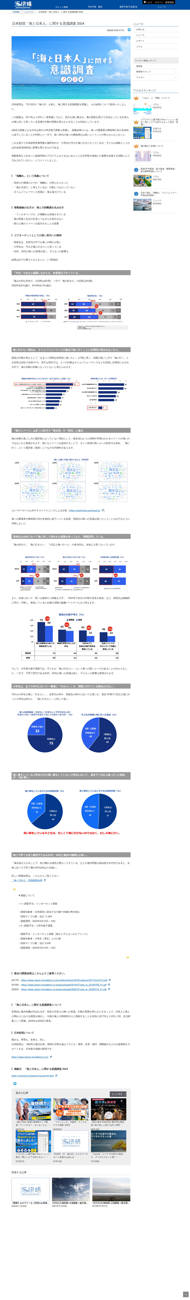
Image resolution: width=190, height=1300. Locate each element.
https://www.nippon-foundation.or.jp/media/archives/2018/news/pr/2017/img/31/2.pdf (64, 980)
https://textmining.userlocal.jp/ (85, 510)
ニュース (29, 11)
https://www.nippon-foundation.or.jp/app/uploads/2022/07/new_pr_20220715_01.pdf (64, 989)
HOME (16, 11)
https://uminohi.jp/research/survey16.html (33, 1075)
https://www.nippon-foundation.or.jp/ (30, 1057)
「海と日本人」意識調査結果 (27, 880)
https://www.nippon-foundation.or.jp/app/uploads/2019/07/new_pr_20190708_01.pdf (64, 984)
